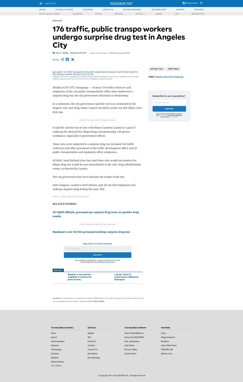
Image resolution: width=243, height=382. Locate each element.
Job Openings (94, 357)
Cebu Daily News (169, 345)
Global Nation (57, 361)
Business (55, 353)
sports (180, 9)
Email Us (92, 341)
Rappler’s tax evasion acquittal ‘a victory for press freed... (80, 277)
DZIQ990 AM (167, 349)
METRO (98, 14)
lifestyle (108, 9)
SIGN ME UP (97, 255)
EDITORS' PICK (156, 69)
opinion (199, 9)
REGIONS (119, 14)
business (88, 9)
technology (158, 9)
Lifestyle (55, 345)
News (42, 9)
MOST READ (173, 69)
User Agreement (131, 341)
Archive (91, 345)
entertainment (132, 9)
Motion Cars (166, 353)
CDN (177, 14)
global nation (64, 9)
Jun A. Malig (62, 52)
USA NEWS (56, 365)
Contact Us (93, 349)
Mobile (91, 333)
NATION (139, 14)
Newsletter (93, 353)
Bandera (165, 341)
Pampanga (178, 76)
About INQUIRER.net (134, 333)
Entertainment (58, 341)
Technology (56, 349)
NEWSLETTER (198, 14)
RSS (89, 337)
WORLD (158, 14)
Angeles (158, 76)
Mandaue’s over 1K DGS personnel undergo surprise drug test (91, 232)
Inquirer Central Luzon (98, 53)
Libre (163, 333)
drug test (167, 76)
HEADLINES (78, 14)
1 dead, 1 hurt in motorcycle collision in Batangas (126, 277)
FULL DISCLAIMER (96, 301)
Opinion (54, 357)
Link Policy (129, 345)
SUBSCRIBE (169, 109)
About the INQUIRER (134, 337)
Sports (54, 337)
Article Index (130, 353)
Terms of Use (112, 260)
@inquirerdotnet (78, 52)
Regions (57, 20)
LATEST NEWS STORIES (49, 14)
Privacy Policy (110, 262)
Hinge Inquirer (168, 337)
